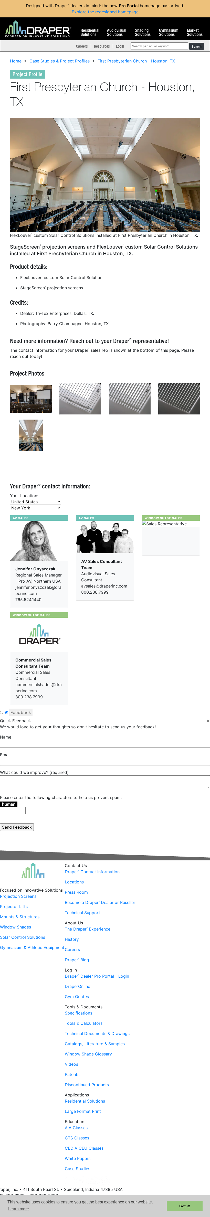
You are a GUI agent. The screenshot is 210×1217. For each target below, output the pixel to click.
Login (120, 46)
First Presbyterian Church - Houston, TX (136, 60)
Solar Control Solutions (22, 937)
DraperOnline (77, 986)
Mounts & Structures (19, 916)
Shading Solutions (143, 32)
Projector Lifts (14, 906)
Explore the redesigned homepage (105, 11)
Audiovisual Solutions (116, 32)
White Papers (77, 1158)
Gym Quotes (77, 996)
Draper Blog (77, 959)
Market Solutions (195, 32)
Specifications (78, 1013)
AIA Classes (76, 1127)
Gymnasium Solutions (168, 32)
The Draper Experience (87, 929)
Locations (74, 881)
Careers (82, 46)
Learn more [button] (18, 1209)
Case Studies (77, 1168)
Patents (72, 1074)
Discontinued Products (87, 1084)
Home (16, 60)
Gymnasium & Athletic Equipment (32, 947)
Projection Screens (18, 896)
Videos (71, 1064)
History (72, 939)
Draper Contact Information (92, 871)
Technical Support (82, 912)
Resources (102, 46)
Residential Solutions (90, 32)
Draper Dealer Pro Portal (89, 976)
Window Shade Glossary (88, 1053)
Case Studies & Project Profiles (59, 60)
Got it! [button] (184, 1206)
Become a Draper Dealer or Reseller (100, 902)
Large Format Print (83, 1111)
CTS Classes (77, 1137)
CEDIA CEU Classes (84, 1148)
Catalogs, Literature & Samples (95, 1043)
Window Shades (15, 927)
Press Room (76, 892)
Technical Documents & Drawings (97, 1033)
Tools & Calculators (83, 1023)
